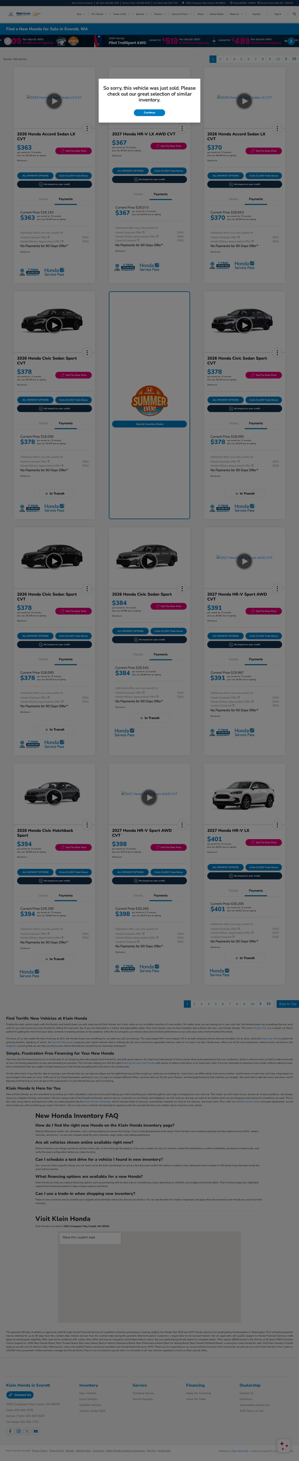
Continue (149, 112)
